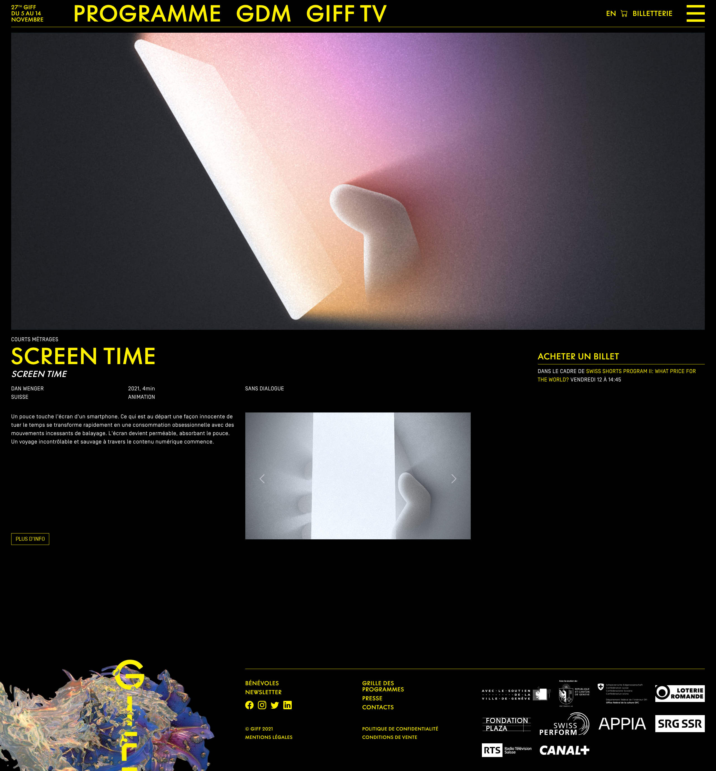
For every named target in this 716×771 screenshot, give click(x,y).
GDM (263, 13)
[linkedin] (287, 705)
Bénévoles (262, 683)
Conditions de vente (389, 737)
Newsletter (263, 692)
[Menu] (696, 13)
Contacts (378, 707)
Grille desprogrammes (383, 686)
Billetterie (653, 13)
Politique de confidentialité (400, 729)
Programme (147, 13)
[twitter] (274, 705)
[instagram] (262, 705)
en (611, 13)
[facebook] (249, 705)
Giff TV (346, 13)
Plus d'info (30, 539)
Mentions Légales (269, 737)
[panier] (624, 13)
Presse (372, 698)
